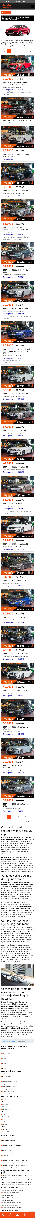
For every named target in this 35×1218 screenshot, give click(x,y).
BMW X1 (4, 1051)
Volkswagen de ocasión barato (10, 1089)
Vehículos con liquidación (8, 1140)
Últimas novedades (10, 1187)
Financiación (5, 1143)
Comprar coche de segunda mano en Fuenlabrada (15, 1165)
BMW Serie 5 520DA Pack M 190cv (10, 1192)
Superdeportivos (6, 1117)
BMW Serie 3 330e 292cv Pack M (10, 1205)
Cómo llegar (17, 1)
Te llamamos (3, 1217)
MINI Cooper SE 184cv (7, 1195)
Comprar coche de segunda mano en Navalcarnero (15, 1160)
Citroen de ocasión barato (8, 1079)
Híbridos (4, 1124)
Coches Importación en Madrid (10, 1168)
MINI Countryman (7, 1053)
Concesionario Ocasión (9, 1041)
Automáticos (5, 1129)
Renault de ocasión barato (9, 1086)
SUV (3, 1107)
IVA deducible (5, 1132)
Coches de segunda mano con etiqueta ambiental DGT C (16, 1184)
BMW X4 (4, 1068)
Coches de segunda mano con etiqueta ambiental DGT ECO (17, 1179)
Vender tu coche (6, 1150)
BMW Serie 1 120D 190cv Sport (10, 1210)
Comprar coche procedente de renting (12, 1145)
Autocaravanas (6, 1109)
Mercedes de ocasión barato (9, 1081)
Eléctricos (4, 1127)
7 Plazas (4, 1114)
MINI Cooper (5, 1061)
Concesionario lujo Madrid (9, 1148)
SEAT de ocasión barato (8, 1091)
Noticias (4, 1158)
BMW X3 (4, 1058)
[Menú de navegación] (32, 6)
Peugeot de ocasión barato (9, 1084)
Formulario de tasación (8, 1153)
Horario (25, 1)
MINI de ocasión (6, 1094)
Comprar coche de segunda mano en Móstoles (14, 1163)
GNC (3, 1122)
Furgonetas (5, 1104)
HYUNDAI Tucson (6, 1066)
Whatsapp (10, 1217)
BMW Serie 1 (5, 1063)
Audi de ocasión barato (8, 1074)
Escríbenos (17, 1217)
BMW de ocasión (6, 1076)
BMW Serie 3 (5, 1056)
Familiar (4, 1099)
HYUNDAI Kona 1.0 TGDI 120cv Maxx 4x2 (12, 1190)
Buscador (5, 12)
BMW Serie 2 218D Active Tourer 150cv (11, 1202)
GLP (3, 1119)
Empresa (9, 1)
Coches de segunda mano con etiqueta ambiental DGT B (16, 1182)
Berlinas (4, 1102)
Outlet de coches (6, 1138)
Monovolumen (6, 1112)
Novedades (5, 1155)
